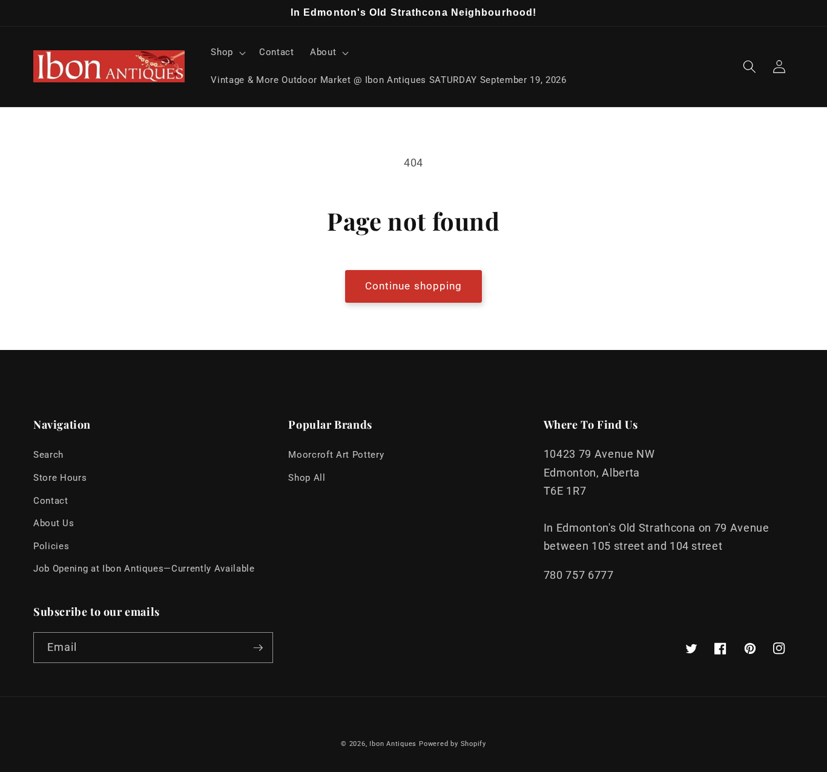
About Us (53, 523)
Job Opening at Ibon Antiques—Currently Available (144, 568)
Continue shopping (414, 286)
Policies (51, 546)
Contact (50, 500)
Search (48, 454)
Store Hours (60, 477)
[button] (227, 53)
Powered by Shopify (452, 744)
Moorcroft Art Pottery (336, 454)
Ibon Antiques (393, 744)
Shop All (306, 477)
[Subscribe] (257, 648)
